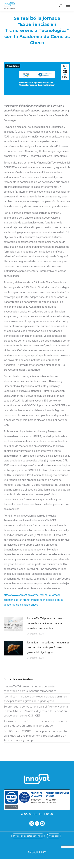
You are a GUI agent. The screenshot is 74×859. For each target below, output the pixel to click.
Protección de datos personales (28, 836)
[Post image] (13, 624)
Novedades (13, 66)
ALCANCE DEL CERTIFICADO (37, 814)
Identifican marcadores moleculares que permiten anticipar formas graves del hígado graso (48, 647)
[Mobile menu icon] (68, 5)
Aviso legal (54, 836)
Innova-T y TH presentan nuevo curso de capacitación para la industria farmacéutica (45, 623)
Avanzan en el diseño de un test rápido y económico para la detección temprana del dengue (36, 723)
